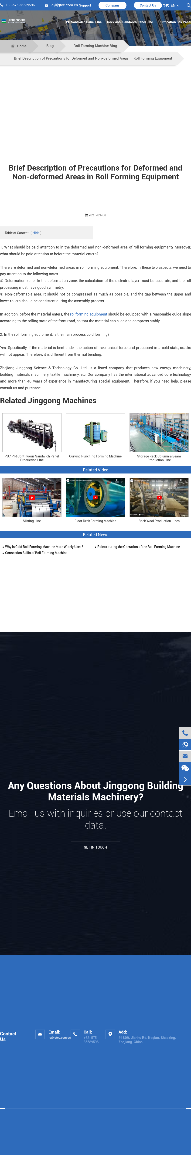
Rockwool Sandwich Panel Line (130, 22)
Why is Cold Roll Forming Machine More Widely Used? (44, 547)
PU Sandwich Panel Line (84, 22)
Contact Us (148, 5)
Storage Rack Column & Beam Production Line (159, 458)
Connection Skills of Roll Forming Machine (36, 553)
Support (85, 5)
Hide (36, 233)
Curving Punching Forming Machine (95, 456)
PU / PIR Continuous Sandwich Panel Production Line (32, 458)
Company (112, 5)
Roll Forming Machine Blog (95, 46)
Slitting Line (32, 521)
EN (173, 5)
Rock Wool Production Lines (159, 521)
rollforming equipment (88, 314)
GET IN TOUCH (95, 847)
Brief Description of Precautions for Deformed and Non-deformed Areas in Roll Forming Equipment (93, 58)
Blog (50, 46)
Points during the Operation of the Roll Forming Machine (138, 547)
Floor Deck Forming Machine (95, 521)
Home (22, 46)
